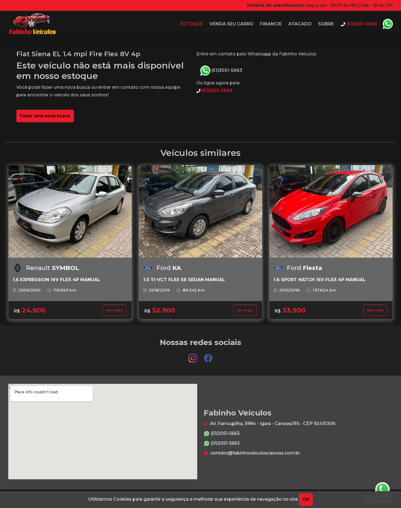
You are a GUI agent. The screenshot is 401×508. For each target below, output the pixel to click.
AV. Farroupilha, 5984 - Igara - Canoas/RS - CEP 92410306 (272, 423)
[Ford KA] (200, 211)
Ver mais (114, 310)
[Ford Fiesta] (331, 211)
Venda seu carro (231, 23)
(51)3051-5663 (226, 70)
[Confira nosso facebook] (208, 355)
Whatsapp (387, 24)
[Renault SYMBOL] (70, 211)
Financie (271, 23)
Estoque (191, 23)
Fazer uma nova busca (45, 115)
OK (306, 499)
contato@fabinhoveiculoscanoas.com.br (254, 453)
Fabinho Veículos (32, 24)
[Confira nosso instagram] (193, 355)
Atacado (300, 23)
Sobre (326, 23)
